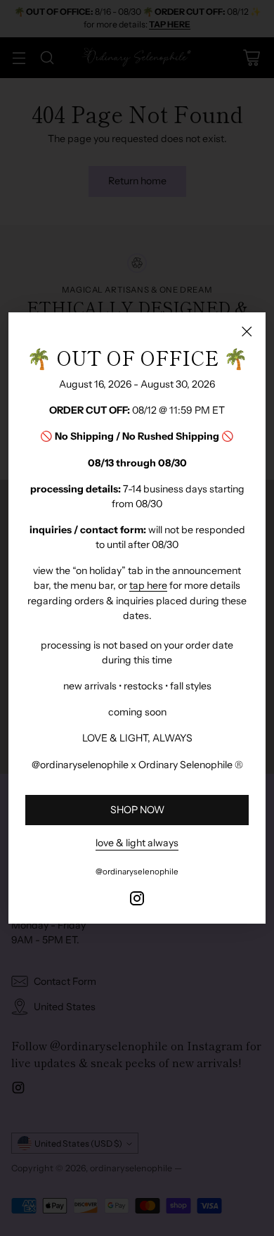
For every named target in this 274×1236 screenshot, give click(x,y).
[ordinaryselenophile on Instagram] (137, 900)
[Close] (246, 331)
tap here (148, 585)
